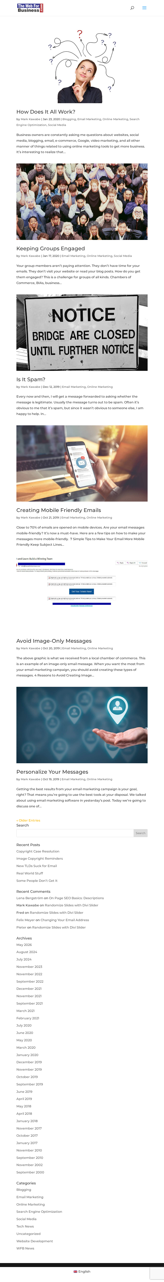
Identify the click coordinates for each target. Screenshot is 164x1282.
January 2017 (27, 1143)
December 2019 (29, 1062)
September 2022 (29, 981)
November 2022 (29, 974)
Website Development (34, 1241)
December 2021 (29, 989)
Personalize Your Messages (52, 772)
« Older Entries (28, 820)
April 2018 (24, 1114)
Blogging (69, 119)
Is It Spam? (30, 379)
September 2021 (29, 1003)
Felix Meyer (25, 920)
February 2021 (27, 1018)
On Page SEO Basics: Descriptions (76, 898)
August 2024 (26, 952)
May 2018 (23, 1106)
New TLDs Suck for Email (36, 866)
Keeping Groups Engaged (50, 248)
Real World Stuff (29, 873)
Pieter (21, 927)
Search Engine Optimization (39, 1212)
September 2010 (29, 1158)
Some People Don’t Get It (37, 881)
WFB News (25, 1248)
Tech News (25, 1226)
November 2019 (29, 1069)
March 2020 (26, 1047)
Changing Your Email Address (65, 920)
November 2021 (29, 996)
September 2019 (29, 1084)
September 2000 (30, 1172)
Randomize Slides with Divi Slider (71, 905)
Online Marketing (115, 119)
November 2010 (29, 1150)
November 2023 (29, 967)
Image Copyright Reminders (39, 858)
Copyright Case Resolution (37, 851)
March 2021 (25, 1011)
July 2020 (24, 1025)
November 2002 (29, 1165)
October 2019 (27, 1077)
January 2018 (27, 1121)
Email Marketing (89, 119)
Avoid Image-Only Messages (54, 641)
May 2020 (24, 1040)
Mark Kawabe (30, 119)
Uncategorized (28, 1234)
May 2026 (24, 945)
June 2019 (24, 1092)
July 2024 (24, 959)
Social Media (57, 125)
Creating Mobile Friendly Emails (58, 510)
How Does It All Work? (45, 112)
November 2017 (29, 1128)
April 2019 (24, 1099)
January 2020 (27, 1055)
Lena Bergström (29, 898)
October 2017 (27, 1135)
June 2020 (24, 1033)
